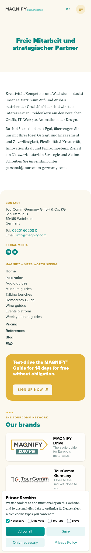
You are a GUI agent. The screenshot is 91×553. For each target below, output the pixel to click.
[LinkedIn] (8, 252)
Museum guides (19, 289)
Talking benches (19, 294)
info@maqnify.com (31, 235)
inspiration (14, 277)
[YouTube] (15, 252)
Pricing (11, 324)
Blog (9, 337)
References (15, 330)
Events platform (18, 311)
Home (11, 271)
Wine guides (16, 305)
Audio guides (16, 283)
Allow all (25, 531)
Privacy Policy (66, 542)
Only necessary (25, 542)
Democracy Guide (20, 300)
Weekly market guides (24, 317)
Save (66, 531)
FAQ (9, 343)
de (68, 9)
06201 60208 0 (24, 230)
